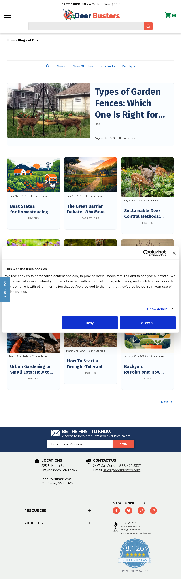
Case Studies (83, 66)
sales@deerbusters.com (121, 470)
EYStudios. (145, 532)
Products (107, 66)
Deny (90, 323)
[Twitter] (128, 510)
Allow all (147, 323)
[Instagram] (153, 510)
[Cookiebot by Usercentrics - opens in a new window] (146, 253)
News (61, 66)
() (174, 15)
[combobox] (90, 26)
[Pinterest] (141, 510)
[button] (48, 66)
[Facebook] (116, 510)
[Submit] (148, 26)
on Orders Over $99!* (90, 4)
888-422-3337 (130, 466)
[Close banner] (174, 252)
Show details (157, 309)
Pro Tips (128, 66)
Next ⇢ (166, 402)
